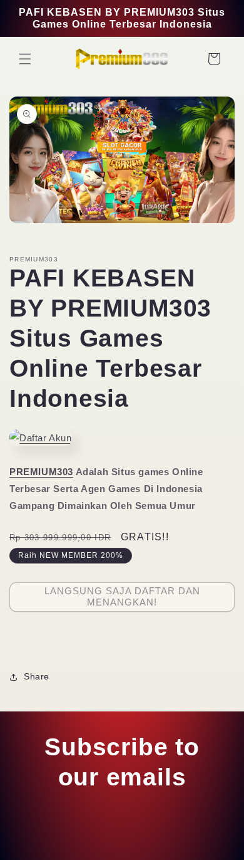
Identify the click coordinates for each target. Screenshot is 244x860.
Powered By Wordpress (159, 844)
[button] (25, 59)
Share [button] (36, 676)
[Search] (186, 59)
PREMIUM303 (41, 471)
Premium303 (94, 844)
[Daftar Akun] (40, 438)
